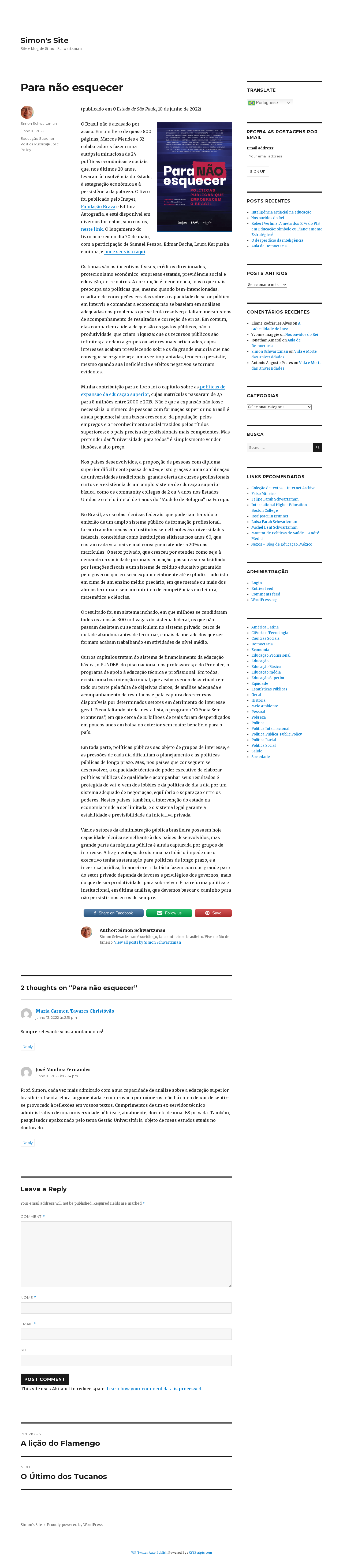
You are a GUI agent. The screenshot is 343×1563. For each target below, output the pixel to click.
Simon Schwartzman (39, 123)
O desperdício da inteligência (277, 240)
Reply (28, 1047)
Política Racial (263, 740)
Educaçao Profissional (270, 655)
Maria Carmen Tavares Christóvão (75, 1011)
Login (256, 583)
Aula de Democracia (269, 246)
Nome (28, 1297)
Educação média (266, 672)
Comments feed (265, 594)
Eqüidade (259, 683)
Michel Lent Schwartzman (274, 527)
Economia (260, 650)
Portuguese (266, 102)
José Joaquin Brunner (270, 516)
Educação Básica (266, 666)
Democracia (262, 644)
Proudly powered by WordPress (75, 1524)
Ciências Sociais (265, 638)
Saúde (256, 751)
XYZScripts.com (200, 1552)
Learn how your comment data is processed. (154, 1388)
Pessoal (258, 711)
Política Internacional (270, 728)
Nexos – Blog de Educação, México (281, 544)
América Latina (265, 627)
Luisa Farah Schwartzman (274, 522)
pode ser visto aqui (124, 251)
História (258, 700)
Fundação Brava (98, 206)
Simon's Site (45, 40)
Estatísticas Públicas (269, 689)
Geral (256, 695)
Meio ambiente (264, 706)
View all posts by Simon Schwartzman (147, 942)
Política (257, 723)
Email (28, 1324)
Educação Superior (37, 138)
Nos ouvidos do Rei (267, 218)
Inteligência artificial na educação (281, 212)
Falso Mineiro (263, 493)
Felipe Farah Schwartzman (275, 499)
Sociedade (260, 757)
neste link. (92, 229)
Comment (33, 1216)
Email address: (260, 148)
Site (25, 1350)
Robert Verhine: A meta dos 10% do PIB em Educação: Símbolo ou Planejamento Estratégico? (286, 229)
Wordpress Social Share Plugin (140, 1559)
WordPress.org (264, 600)
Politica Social (263, 745)
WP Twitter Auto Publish (149, 1552)
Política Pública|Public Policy (276, 734)
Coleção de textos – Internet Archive (283, 488)
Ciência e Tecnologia (269, 633)
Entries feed (262, 588)
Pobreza (258, 717)
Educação (260, 661)
